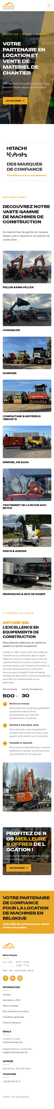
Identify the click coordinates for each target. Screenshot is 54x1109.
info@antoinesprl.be (13, 1042)
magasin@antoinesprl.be (15, 1052)
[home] (9, 5)
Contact (7, 994)
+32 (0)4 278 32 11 (12, 1081)
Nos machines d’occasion (16, 1011)
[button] (48, 5)
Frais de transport (12, 1022)
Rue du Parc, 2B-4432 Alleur (17, 1068)
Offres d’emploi (10, 1005)
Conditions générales (13, 1017)
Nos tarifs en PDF (11, 1000)
